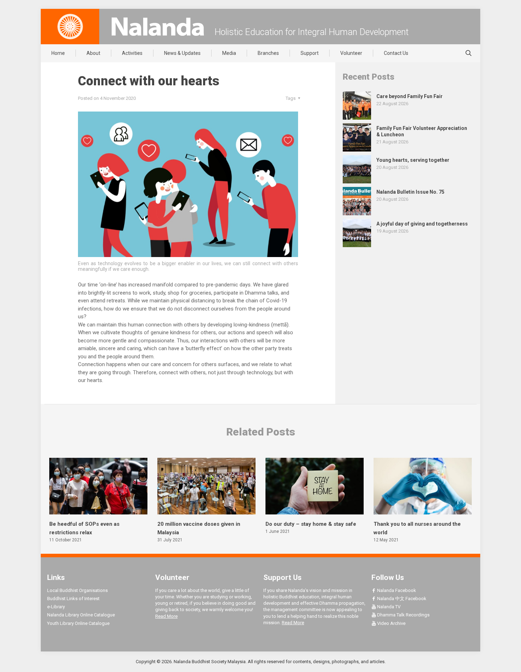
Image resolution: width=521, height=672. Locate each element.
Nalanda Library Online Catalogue (81, 614)
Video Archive (390, 623)
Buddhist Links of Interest (73, 598)
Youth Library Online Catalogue (78, 623)
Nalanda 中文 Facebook (401, 598)
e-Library (56, 606)
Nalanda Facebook (396, 590)
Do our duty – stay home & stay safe (310, 524)
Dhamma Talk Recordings (403, 614)
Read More (166, 616)
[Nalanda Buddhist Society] (158, 26)
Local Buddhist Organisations (77, 590)
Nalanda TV (388, 606)
